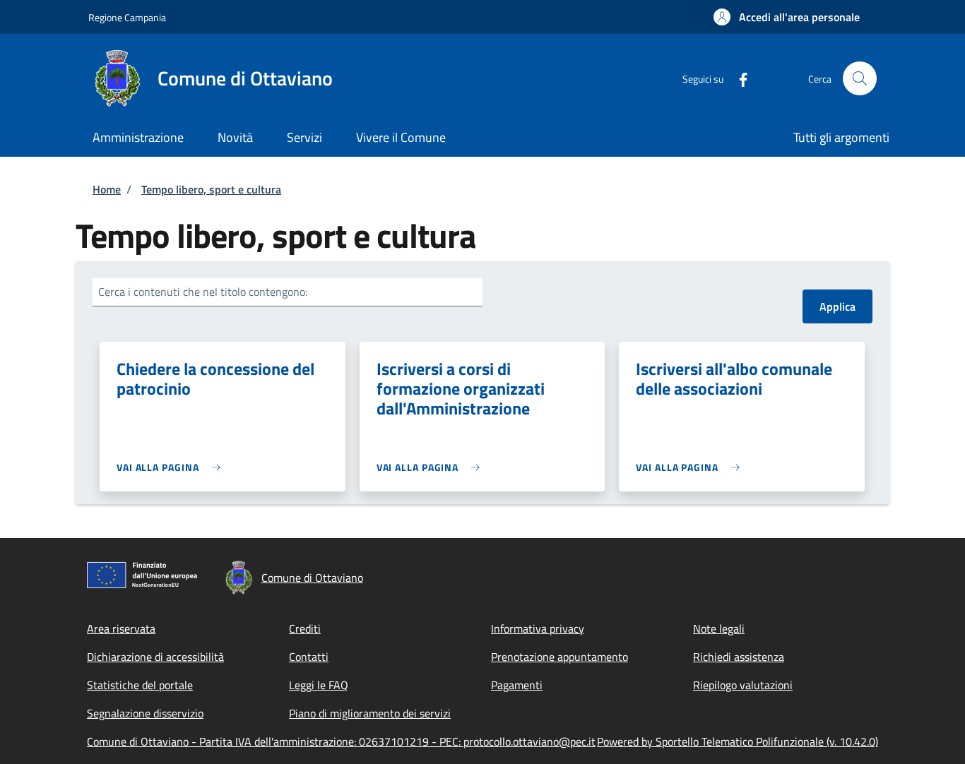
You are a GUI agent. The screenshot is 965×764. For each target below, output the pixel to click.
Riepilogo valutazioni (743, 684)
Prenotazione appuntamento (559, 656)
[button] (787, 17)
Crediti (305, 628)
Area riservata (121, 628)
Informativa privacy (537, 628)
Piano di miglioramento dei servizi (370, 713)
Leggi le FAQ (318, 684)
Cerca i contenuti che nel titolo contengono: (202, 291)
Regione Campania (127, 17)
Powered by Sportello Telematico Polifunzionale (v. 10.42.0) (737, 741)
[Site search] (860, 78)
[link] (172, 467)
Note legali (719, 628)
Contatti (308, 656)
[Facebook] (737, 78)
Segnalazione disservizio (145, 713)
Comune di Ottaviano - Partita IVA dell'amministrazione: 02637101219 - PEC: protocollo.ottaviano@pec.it (341, 741)
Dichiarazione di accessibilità (155, 656)
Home (107, 189)
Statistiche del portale (140, 684)
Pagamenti (517, 684)
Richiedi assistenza (738, 656)
